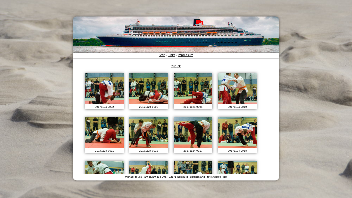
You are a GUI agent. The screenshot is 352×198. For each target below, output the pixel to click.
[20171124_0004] (193, 88)
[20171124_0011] (104, 132)
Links (171, 55)
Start (162, 55)
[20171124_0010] (237, 88)
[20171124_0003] (148, 88)
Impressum (185, 55)
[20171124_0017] (193, 132)
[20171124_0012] (148, 132)
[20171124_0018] (237, 132)
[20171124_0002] (104, 88)
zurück (176, 66)
